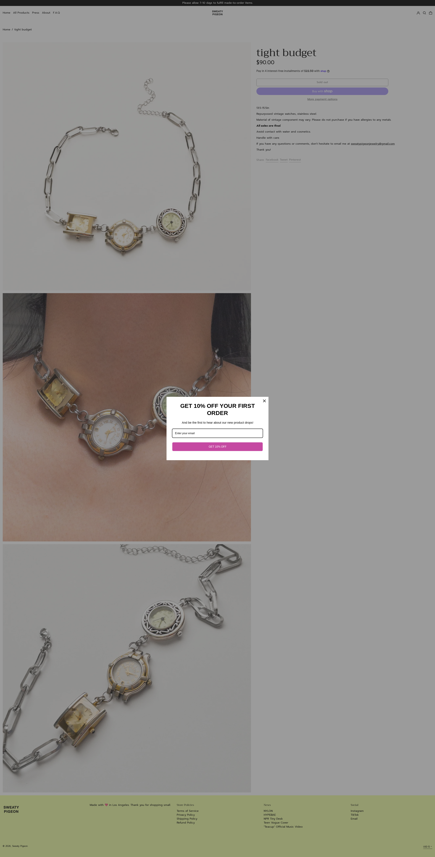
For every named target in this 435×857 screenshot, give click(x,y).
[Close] (264, 401)
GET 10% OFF (218, 446)
